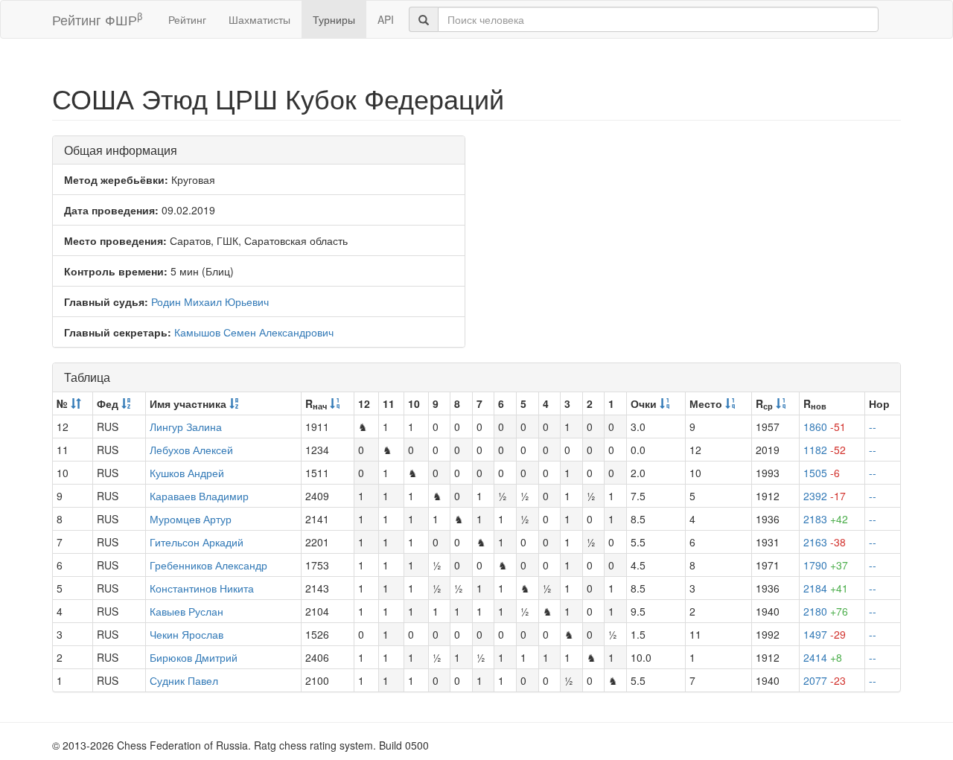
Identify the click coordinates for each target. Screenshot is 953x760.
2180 (825, 611)
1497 (824, 634)
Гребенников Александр (208, 565)
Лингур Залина (186, 426)
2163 (824, 541)
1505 (821, 472)
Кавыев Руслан (186, 611)
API (385, 19)
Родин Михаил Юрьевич (210, 301)
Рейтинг (187, 19)
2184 (825, 588)
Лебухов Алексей (191, 449)
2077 (824, 680)
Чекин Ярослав (186, 634)
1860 (824, 426)
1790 (825, 565)
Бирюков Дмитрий (194, 657)
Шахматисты (259, 19)
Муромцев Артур (191, 518)
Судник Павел (184, 680)
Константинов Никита (202, 588)
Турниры (334, 19)
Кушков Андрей (187, 472)
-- (872, 426)
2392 (824, 495)
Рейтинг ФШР (97, 19)
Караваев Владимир (199, 495)
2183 (825, 518)
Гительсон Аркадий (196, 541)
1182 (824, 449)
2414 (822, 657)
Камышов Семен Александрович (254, 332)
